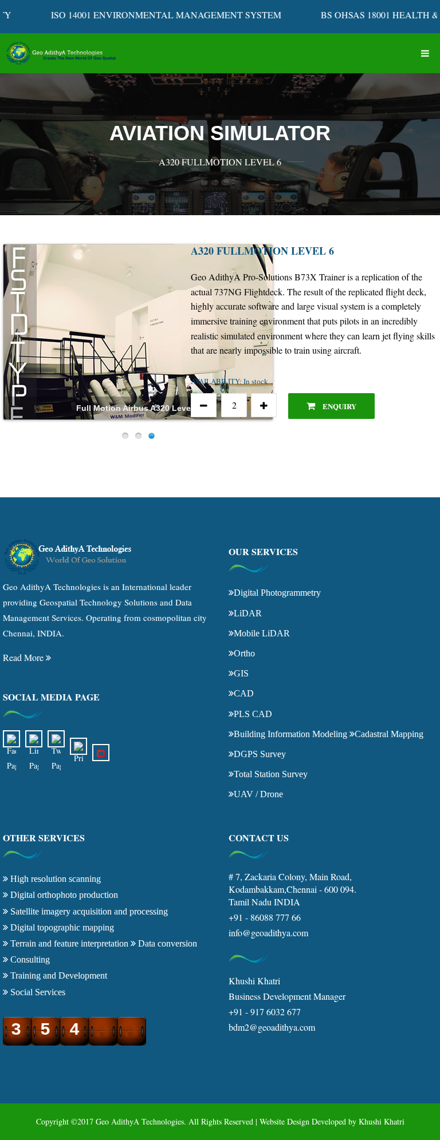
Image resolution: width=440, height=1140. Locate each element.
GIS (241, 673)
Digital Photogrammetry (277, 592)
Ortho (244, 653)
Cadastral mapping (389, 733)
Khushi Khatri (381, 1121)
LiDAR (248, 613)
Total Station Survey (271, 773)
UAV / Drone (258, 793)
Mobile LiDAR (262, 633)
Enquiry (338, 406)
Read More (24, 657)
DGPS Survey (260, 753)
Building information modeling (290, 733)
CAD (244, 693)
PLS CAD (253, 713)
